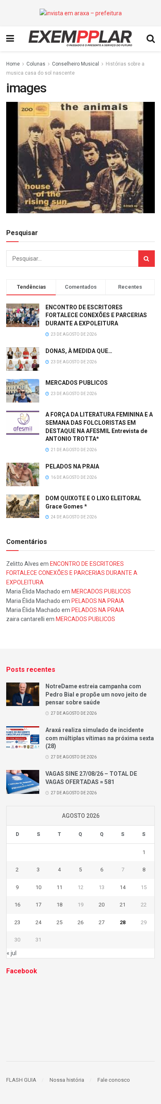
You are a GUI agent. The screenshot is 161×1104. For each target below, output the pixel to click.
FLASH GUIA (21, 1080)
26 (80, 922)
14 (122, 887)
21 (122, 905)
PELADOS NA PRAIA (72, 466)
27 (101, 922)
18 (59, 905)
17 (38, 905)
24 (38, 922)
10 (38, 887)
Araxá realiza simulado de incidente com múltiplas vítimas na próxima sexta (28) (99, 738)
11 (59, 887)
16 (17, 905)
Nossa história (67, 1080)
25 (59, 922)
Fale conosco (113, 1080)
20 (101, 905)
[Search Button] (146, 258)
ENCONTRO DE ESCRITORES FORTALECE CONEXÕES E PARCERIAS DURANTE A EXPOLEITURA (96, 315)
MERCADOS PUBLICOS (76, 382)
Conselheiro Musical (75, 64)
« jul (12, 953)
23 (17, 922)
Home (13, 64)
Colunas (35, 64)
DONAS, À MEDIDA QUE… (78, 351)
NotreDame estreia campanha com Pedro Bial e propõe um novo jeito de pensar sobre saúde (96, 694)
